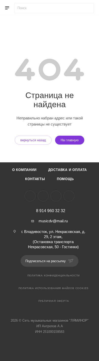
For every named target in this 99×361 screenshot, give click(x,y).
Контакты (35, 179)
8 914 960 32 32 (50, 211)
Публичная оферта (53, 301)
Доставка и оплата (67, 170)
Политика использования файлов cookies (54, 288)
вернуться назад (33, 140)
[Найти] (87, 8)
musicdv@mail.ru (53, 221)
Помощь (65, 179)
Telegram (43, 196)
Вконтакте (30, 196)
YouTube (56, 196)
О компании (24, 170)
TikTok (68, 196)
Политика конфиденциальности (53, 275)
